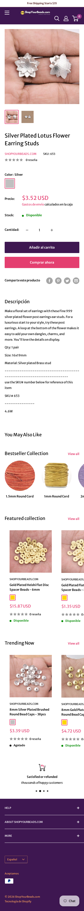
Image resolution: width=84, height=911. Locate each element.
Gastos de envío (33, 204)
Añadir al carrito (42, 247)
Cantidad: (12, 230)
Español (12, 859)
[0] (75, 18)
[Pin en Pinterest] (58, 280)
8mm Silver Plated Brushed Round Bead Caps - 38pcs (29, 712)
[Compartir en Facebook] (49, 280)
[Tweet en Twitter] (67, 280)
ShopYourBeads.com (20, 154)
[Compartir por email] (76, 280)
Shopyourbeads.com (24, 579)
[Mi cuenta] (66, 18)
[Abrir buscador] (57, 18)
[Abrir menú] (7, 13)
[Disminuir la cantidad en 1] (27, 230)
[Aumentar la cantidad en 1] (52, 230)
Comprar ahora (42, 262)
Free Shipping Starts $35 (42, 3)
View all (73, 454)
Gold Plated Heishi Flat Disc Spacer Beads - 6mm (29, 587)
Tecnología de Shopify (18, 901)
